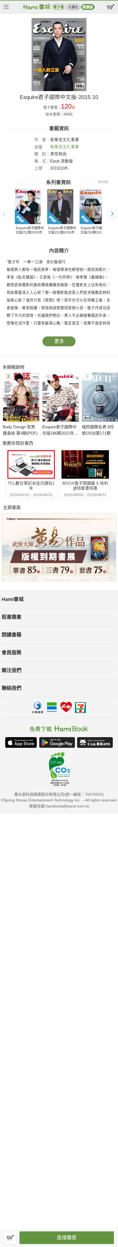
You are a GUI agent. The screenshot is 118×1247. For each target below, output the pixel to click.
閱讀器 (87, 7)
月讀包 (73, 7)
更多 (59, 341)
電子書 (58, 7)
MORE (103, 182)
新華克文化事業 (64, 147)
